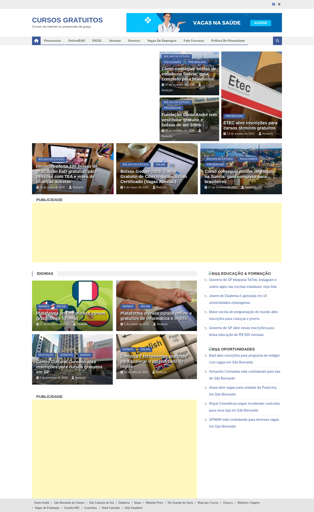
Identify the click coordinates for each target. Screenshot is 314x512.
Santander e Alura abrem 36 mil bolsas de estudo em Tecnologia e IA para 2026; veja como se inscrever (87, 32)
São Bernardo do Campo (69, 502)
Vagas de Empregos (161, 40)
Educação (45, 354)
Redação (77, 44)
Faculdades (172, 62)
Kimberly (267, 133)
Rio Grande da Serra (180, 502)
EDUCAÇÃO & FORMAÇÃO (246, 273)
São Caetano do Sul (101, 502)
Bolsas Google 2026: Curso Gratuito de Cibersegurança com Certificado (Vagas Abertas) (153, 176)
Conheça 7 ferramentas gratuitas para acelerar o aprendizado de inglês (153, 361)
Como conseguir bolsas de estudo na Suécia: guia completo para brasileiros (189, 73)
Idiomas (45, 273)
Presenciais (197, 62)
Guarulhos (90, 507)
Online (43, 18)
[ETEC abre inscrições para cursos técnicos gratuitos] (251, 94)
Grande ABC (72, 507)
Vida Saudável (133, 507)
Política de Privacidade (228, 40)
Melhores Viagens (249, 502)
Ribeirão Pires (154, 502)
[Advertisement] (157, 233)
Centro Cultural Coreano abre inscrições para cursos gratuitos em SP (69, 366)
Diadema (124, 502)
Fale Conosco (194, 40)
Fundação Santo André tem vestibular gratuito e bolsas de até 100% (189, 119)
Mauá (137, 502)
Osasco (228, 502)
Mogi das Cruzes (208, 502)
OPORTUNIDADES (238, 349)
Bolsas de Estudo (177, 56)
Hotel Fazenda (111, 507)
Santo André (41, 502)
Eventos (66, 354)
